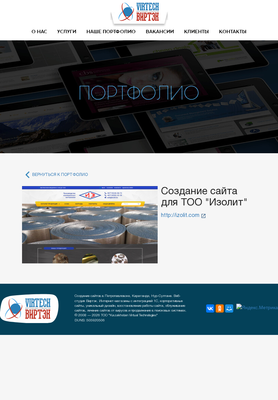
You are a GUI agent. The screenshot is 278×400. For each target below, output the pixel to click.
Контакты (232, 32)
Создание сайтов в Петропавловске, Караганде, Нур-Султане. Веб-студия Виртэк (29, 308)
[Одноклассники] (220, 308)
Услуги (66, 32)
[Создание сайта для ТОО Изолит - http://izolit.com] (90, 224)
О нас (39, 32)
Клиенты (196, 32)
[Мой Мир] (229, 308)
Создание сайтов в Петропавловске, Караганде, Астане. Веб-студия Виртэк (139, 13)
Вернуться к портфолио (60, 175)
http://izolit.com (180, 215)
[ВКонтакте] (210, 308)
